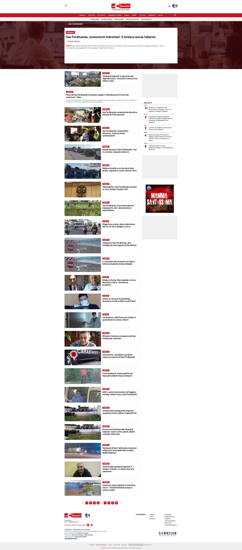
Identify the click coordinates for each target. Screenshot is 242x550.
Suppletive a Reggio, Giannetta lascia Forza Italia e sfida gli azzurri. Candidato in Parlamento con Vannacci (161, 119)
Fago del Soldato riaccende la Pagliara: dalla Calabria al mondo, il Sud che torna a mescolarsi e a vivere (160, 137)
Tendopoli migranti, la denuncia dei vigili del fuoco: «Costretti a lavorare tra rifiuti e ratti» (119, 78)
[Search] (175, 15)
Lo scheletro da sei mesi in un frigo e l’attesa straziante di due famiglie (118, 262)
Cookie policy (116, 544)
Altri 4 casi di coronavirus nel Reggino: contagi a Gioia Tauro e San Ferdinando (119, 393)
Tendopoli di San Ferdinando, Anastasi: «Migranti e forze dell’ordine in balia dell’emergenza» (119, 450)
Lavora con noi (147, 544)
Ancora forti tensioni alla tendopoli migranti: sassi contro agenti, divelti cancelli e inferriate (118, 431)
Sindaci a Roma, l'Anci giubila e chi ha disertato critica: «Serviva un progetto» (118, 282)
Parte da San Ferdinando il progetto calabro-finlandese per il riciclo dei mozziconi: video (97, 95)
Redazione (92, 544)
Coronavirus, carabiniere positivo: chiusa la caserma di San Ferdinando (118, 355)
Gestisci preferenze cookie (136, 544)
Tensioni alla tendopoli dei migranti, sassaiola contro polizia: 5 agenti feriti (119, 411)
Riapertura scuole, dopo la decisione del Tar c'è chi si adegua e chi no (118, 225)
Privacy (110, 544)
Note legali (124, 544)
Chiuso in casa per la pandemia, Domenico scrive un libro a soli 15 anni (119, 299)
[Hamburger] (65, 6)
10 (116, 503)
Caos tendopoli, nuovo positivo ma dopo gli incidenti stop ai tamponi (117, 374)
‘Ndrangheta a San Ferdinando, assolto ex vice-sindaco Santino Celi (119, 188)
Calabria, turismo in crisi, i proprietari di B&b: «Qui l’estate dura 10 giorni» (161, 147)
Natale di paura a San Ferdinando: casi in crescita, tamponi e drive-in (119, 150)
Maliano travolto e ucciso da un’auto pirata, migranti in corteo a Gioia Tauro (119, 169)
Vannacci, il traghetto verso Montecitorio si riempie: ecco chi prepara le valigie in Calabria (160, 109)
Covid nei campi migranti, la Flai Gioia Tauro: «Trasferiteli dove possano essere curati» (118, 487)
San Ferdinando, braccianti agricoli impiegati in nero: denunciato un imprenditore (118, 207)
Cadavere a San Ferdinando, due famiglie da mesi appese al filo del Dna (119, 244)
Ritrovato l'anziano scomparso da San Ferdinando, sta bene (119, 337)
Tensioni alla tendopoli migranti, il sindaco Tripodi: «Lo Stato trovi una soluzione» (118, 469)
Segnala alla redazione (101, 544)
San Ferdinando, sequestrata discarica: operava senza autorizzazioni (115, 133)
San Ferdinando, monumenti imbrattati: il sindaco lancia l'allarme (111, 37)
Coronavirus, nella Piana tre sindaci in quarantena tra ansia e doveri (119, 318)
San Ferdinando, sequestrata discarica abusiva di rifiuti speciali (119, 113)
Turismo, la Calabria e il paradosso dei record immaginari (160, 128)
